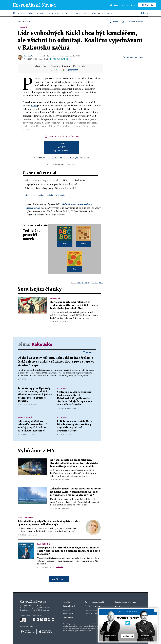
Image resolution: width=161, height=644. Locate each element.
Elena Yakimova (25, 517)
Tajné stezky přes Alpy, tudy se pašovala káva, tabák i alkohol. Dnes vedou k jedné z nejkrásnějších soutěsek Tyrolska (35, 394)
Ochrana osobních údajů (94, 602)
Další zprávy (59, 579)
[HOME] (14, 13)
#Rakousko (30, 195)
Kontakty (66, 602)
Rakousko (41, 344)
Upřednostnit (72, 70)
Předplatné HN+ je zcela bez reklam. (90, 283)
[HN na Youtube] (53, 619)
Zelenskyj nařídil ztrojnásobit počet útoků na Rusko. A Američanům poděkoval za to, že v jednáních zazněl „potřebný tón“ (75, 492)
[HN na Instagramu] (41, 619)
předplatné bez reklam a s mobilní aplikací (63, 158)
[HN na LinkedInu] (45, 619)
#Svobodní (60, 195)
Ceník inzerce (68, 618)
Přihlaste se (72, 165)
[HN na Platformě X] (34, 619)
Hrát (65, 244)
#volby (41, 195)
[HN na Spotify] (49, 619)
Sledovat (54, 70)
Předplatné (147, 5)
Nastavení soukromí (92, 610)
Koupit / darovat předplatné (125, 602)
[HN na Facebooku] (38, 619)
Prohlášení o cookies (92, 606)
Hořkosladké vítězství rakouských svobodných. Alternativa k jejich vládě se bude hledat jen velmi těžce (74, 305)
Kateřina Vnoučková (32, 56)
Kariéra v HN (68, 614)
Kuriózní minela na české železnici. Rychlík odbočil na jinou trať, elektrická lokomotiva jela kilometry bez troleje (74, 463)
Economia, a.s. (35, 605)
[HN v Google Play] (28, 631)
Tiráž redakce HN (69, 606)
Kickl (34, 105)
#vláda (50, 195)
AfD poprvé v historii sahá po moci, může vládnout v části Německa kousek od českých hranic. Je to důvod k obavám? (68, 551)
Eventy (117, 606)
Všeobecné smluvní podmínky (96, 614)
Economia (66, 610)
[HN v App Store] (45, 631)
